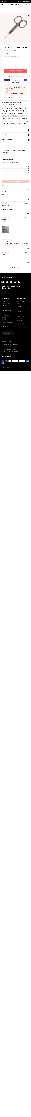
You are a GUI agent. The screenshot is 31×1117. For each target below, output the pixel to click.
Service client (20, 301)
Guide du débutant (22, 316)
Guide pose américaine (20, 319)
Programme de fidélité (8, 322)
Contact (19, 314)
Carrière (4, 319)
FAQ (18, 303)
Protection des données (5, 316)
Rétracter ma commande (8, 333)
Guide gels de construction (21, 323)
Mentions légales (6, 313)
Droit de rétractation (7, 310)
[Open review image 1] (5, 229)
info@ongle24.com (10, 349)
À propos (4, 301)
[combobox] (13, 9)
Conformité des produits (6, 304)
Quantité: (6, 63)
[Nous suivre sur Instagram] (7, 282)
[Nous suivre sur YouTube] (15, 282)
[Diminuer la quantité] (5, 65)
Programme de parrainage (6, 325)
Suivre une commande (23, 309)
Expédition (19, 306)
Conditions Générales (7, 308)
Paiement (19, 311)
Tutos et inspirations (22, 327)
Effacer (26, 9)
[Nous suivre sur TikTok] (19, 282)
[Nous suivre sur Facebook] (3, 282)
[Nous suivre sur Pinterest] (11, 282)
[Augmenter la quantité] (13, 65)
